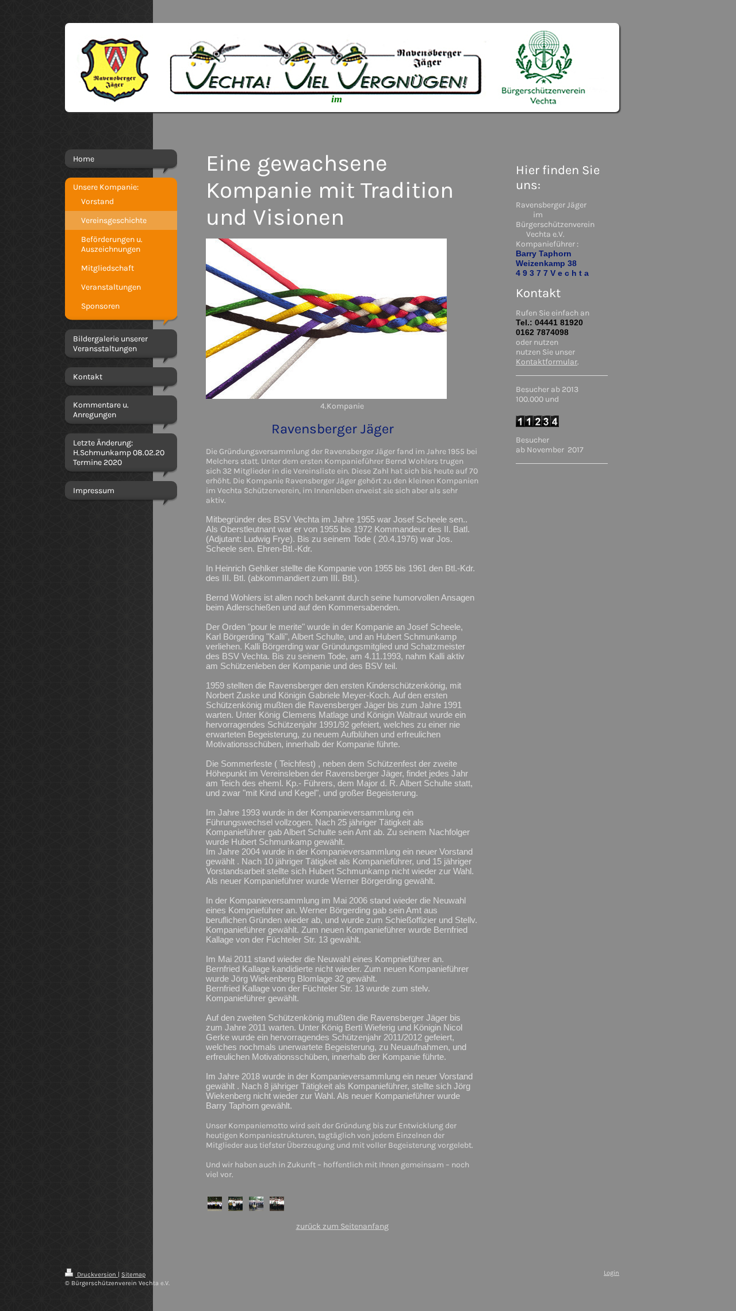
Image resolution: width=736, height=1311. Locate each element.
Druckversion (96, 1274)
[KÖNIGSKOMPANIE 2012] (256, 1204)
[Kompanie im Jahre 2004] (215, 1204)
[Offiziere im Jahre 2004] (235, 1204)
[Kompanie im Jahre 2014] (277, 1204)
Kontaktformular (546, 362)
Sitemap (133, 1274)
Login (611, 1273)
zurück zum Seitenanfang (342, 1226)
